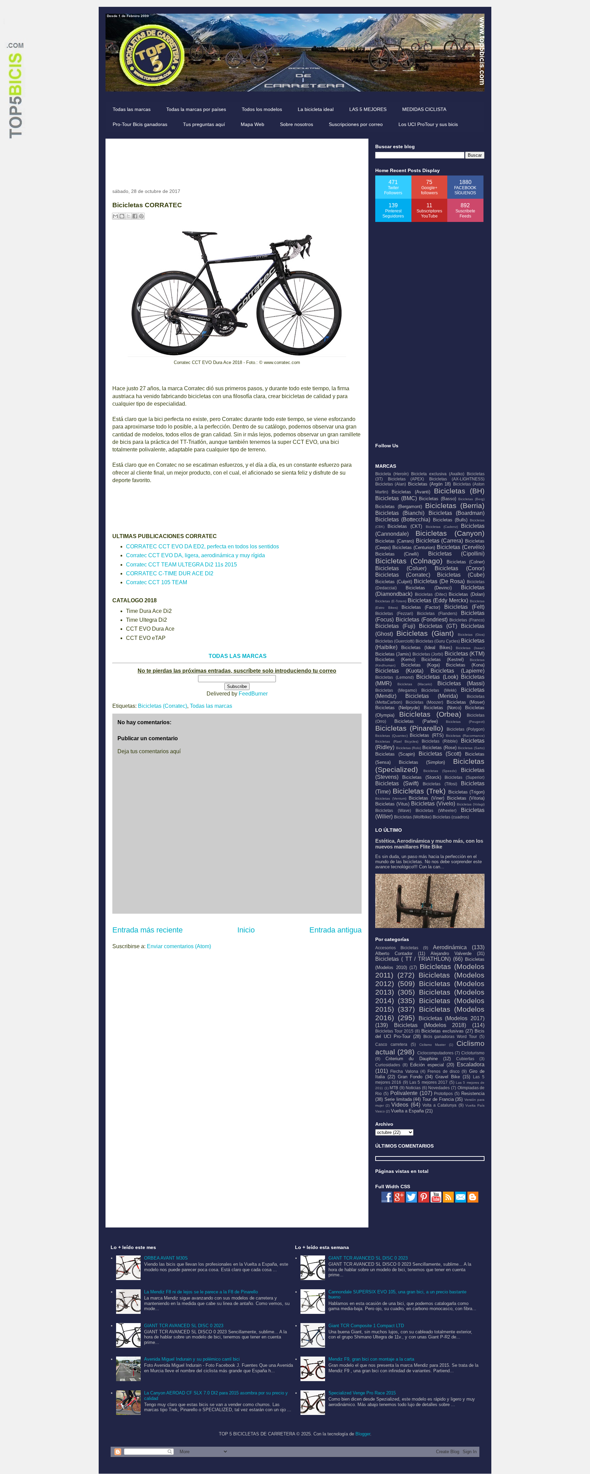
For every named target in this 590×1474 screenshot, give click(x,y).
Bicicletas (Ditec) (431, 594)
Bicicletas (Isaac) (470, 648)
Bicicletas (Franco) (466, 620)
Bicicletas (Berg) (471, 499)
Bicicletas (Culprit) (393, 581)
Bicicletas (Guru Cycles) (438, 641)
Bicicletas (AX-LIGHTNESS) (457, 479)
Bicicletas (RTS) (426, 735)
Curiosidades (387, 1065)
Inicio (246, 930)
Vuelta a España (407, 1110)
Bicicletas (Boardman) (456, 513)
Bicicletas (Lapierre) (457, 671)
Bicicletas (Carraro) (394, 541)
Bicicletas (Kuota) (399, 671)
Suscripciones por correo (356, 124)
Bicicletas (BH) (459, 491)
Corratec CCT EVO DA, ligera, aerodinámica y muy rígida (195, 555)
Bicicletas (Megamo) (396, 690)
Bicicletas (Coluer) (400, 568)
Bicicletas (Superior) (464, 777)
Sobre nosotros (296, 124)
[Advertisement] (236, 160)
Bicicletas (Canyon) (450, 533)
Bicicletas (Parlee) (416, 721)
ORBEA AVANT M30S (166, 1258)
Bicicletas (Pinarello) (409, 728)
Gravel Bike (447, 1076)
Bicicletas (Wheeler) (436, 810)
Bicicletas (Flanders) (437, 613)
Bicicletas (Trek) (419, 791)
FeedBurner (253, 694)
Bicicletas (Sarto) (471, 748)
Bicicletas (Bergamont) (398, 506)
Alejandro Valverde (451, 953)
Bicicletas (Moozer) (425, 702)
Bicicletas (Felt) (464, 607)
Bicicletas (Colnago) (408, 561)
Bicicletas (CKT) (405, 526)
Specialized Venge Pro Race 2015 (362, 1392)
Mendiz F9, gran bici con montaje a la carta (371, 1359)
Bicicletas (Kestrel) (442, 659)
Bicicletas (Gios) (471, 634)
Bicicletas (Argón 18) (429, 484)
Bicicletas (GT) (438, 626)
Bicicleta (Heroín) (392, 474)
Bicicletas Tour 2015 (394, 1031)
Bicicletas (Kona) (465, 665)
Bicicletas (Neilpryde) (397, 707)
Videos (399, 1105)
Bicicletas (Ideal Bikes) (426, 647)
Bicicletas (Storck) (421, 777)
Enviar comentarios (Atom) (179, 946)
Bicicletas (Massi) (460, 683)
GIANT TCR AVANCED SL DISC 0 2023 (183, 1325)
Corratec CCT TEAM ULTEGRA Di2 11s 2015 (181, 564)
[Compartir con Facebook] (134, 216)
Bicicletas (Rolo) (408, 748)
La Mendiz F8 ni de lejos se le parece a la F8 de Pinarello (201, 1291)
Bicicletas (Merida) (431, 696)
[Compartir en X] (128, 216)
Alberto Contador (393, 953)
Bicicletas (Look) (437, 677)
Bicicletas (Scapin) (395, 754)
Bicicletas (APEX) (406, 479)
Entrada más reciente (147, 930)
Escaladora (470, 1064)
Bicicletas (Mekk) (438, 690)
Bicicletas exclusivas (442, 1031)
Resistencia (472, 1093)
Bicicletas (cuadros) (451, 817)
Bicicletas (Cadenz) (442, 527)
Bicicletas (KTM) (464, 654)
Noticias (413, 1087)
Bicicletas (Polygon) (465, 729)
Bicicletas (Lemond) (394, 677)
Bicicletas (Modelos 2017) (452, 1018)
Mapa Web (252, 124)
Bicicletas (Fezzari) (394, 613)
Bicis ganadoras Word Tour (450, 1036)
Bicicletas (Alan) (390, 484)
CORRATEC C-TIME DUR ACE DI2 (169, 573)
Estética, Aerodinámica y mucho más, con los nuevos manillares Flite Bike (429, 844)
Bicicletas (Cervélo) (460, 547)
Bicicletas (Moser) (466, 702)
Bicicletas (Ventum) (390, 798)
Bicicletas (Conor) (459, 568)
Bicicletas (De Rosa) (439, 581)
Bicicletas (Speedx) (440, 771)
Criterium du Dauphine (411, 1058)
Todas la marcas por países (196, 109)
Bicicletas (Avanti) (411, 491)
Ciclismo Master (432, 1045)
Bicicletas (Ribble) (440, 741)
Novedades (439, 1087)
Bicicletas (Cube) (460, 575)
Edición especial (427, 1064)
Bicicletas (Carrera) (439, 541)
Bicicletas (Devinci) (429, 587)
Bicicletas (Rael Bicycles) (396, 741)
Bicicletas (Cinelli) (397, 554)
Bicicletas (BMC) (396, 498)
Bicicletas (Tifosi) (440, 784)
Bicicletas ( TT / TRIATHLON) (413, 959)
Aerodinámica (450, 947)
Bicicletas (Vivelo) (433, 803)
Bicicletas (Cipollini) (456, 554)
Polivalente (404, 1093)
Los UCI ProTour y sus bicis (428, 124)
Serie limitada (398, 1099)
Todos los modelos (262, 109)
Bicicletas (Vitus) (392, 803)
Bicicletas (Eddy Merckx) (438, 600)
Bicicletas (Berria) (454, 505)
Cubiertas (465, 1058)
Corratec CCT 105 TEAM (156, 582)
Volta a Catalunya (439, 1105)
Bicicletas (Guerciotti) (395, 641)
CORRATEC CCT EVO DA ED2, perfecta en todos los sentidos (202, 546)
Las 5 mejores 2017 (428, 1082)
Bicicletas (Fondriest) (422, 619)
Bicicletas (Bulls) (450, 519)
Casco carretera (391, 1044)
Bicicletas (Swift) (397, 783)
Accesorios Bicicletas (396, 947)
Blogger (362, 1433)
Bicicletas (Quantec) (391, 736)
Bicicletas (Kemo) (395, 659)
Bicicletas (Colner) (465, 561)
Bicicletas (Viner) (426, 798)
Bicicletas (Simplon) (422, 762)
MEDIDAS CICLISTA (424, 109)
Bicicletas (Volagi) (470, 804)
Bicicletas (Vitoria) (465, 798)
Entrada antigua (335, 930)
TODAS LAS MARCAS (238, 656)
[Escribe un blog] (121, 216)
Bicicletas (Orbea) (430, 714)
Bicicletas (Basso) (437, 498)
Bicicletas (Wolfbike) (413, 817)
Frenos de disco (443, 1071)
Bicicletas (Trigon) (466, 792)
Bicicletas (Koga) (420, 665)
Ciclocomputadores (435, 1053)
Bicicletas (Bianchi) (399, 513)
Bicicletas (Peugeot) (465, 722)
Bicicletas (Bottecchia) (402, 519)
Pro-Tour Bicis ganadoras (140, 124)
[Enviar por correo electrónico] (115, 216)
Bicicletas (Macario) (414, 684)
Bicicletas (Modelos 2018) (430, 1025)
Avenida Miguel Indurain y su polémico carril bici (192, 1359)
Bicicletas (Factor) (421, 607)
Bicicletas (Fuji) (395, 626)
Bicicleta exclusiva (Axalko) (437, 474)
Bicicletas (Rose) (439, 747)
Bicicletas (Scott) (440, 754)
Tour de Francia (438, 1099)
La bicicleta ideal (316, 109)
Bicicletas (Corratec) (162, 706)
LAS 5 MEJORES (368, 109)
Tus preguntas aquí (204, 124)
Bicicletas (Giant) (425, 633)
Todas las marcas (132, 109)
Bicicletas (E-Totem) (390, 601)
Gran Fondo (410, 1076)
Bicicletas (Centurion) (413, 547)
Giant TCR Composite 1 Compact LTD (366, 1325)
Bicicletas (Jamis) (393, 654)
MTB (394, 1087)
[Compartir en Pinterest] (141, 216)
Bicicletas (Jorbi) (427, 654)
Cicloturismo (472, 1053)
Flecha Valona (404, 1071)
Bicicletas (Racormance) (465, 736)
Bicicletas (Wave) (393, 810)
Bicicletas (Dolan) (466, 594)
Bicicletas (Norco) (442, 707)
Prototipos (443, 1093)
